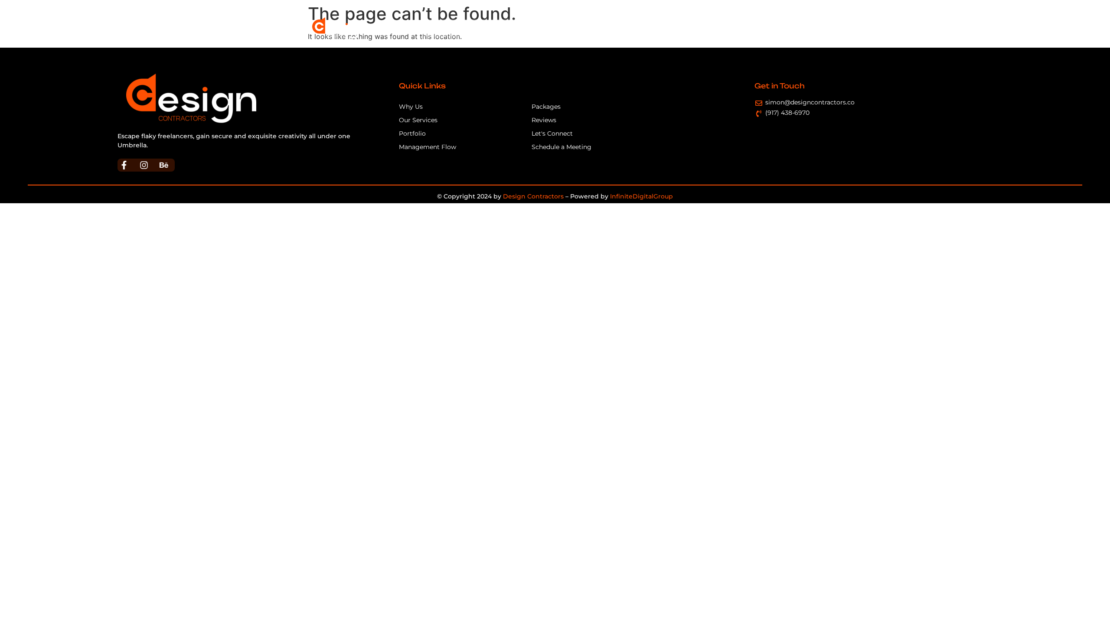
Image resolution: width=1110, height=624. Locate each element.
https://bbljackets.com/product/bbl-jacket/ (216, 145)
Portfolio (634, 28)
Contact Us (773, 28)
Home (437, 28)
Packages (676, 28)
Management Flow (579, 28)
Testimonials (723, 28)
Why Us (472, 28)
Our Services (517, 28)
